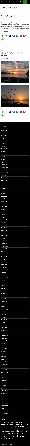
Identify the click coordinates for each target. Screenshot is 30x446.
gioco (17, 428)
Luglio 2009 (3, 346)
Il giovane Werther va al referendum (9, 410)
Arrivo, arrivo (10, 16)
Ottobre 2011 (4, 275)
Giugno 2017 (4, 191)
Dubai (17, 427)
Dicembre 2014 (4, 212)
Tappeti (6, 438)
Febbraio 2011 (4, 296)
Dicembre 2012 (4, 243)
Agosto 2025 (3, 143)
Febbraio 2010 (4, 327)
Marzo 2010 (3, 325)
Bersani (11, 424)
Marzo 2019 (3, 177)
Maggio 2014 (4, 227)
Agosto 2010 (3, 311)
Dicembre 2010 (4, 301)
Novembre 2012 (4, 246)
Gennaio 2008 (4, 393)
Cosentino (2, 427)
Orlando (15, 433)
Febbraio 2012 (4, 264)
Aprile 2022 (3, 156)
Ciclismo (19, 424)
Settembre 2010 (4, 309)
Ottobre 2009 (4, 338)
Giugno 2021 (4, 162)
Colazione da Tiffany (25, 424)
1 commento (13, 58)
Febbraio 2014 (4, 230)
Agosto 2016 (3, 198)
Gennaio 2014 (4, 233)
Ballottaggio (18, 422)
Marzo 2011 (3, 293)
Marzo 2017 (3, 193)
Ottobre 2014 (4, 217)
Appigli (2, 408)
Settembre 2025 (4, 141)
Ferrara (2, 428)
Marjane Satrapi (11, 431)
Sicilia (24, 436)
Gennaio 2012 (4, 267)
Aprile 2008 (3, 385)
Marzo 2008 (3, 388)
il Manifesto (24, 428)
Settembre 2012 (4, 251)
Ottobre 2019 (4, 169)
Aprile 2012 (3, 259)
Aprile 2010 (3, 322)
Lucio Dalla (7, 431)
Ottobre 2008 (4, 369)
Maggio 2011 (4, 288)
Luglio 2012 (3, 254)
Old (2, 13)
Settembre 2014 (4, 219)
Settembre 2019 (4, 172)
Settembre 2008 (4, 372)
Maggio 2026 (4, 130)
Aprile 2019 (3, 175)
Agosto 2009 (3, 343)
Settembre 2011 (4, 277)
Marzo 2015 (3, 204)
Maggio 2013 (4, 235)
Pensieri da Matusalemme (6, 403)
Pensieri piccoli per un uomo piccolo (11, 2)
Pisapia (11, 436)
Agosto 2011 (3, 280)
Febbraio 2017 (4, 196)
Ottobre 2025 (4, 138)
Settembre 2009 (4, 340)
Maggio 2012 (4, 256)
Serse (15, 436)
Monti (22, 431)
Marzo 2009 (3, 356)
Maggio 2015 (4, 201)
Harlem (19, 428)
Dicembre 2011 (4, 269)
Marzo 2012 (3, 262)
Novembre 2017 (4, 188)
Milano (18, 431)
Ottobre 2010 (4, 306)
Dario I (6, 427)
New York (10, 434)
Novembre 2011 (4, 272)
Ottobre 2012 (4, 248)
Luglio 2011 (3, 283)
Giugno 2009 (4, 348)
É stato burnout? (4, 405)
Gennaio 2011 (4, 298)
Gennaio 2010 (4, 330)
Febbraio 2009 (4, 359)
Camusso (14, 424)
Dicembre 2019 (4, 167)
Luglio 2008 (3, 377)
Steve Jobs (3, 438)
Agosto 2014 (3, 222)
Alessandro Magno (11, 422)
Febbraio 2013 (4, 240)
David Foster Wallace (11, 427)
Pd (25, 433)
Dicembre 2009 (4, 333)
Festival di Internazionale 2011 (9, 428)
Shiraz (19, 436)
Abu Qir (3, 422)
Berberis (25, 422)
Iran (2, 431)
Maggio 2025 (4, 148)
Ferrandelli (26, 427)
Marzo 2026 (3, 135)
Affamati (6, 422)
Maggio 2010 (4, 319)
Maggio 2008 (4, 382)
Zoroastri (12, 438)
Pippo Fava (6, 436)
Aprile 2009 (3, 354)
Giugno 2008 (4, 380)
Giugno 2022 (4, 154)
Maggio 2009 (4, 351)
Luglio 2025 (3, 146)
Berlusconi (5, 424)
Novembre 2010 (4, 304)
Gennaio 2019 (4, 183)
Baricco (22, 422)
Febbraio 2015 (4, 206)
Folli (15, 428)
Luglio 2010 (3, 314)
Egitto (21, 427)
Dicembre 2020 (4, 164)
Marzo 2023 (3, 151)
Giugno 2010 (4, 317)
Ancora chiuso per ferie (13, 54)
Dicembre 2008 (4, 364)
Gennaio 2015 (4, 209)
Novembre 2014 (4, 214)
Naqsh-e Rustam (4, 433)
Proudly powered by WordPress (7, 444)
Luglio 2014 (3, 225)
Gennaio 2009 (4, 361)
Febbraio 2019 (4, 180)
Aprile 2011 (3, 290)
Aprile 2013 (3, 238)
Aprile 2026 (3, 133)
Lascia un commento (16, 19)
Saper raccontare (4, 413)
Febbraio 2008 (4, 390)
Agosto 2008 (3, 375)
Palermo (21, 433)
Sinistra (28, 436)
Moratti (26, 431)
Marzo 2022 (3, 159)
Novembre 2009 (4, 335)
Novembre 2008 (4, 367)
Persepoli (2, 436)
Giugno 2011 (4, 285)
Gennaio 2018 (4, 185)
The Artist (9, 438)
